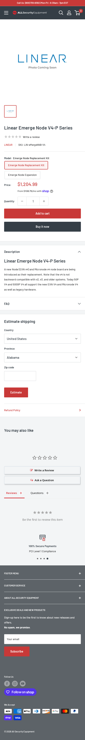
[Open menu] (6, 12)
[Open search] (61, 13)
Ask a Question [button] (44, 480)
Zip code (9, 367)
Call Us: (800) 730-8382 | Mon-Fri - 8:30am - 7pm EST (42, 2)
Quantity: (9, 201)
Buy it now (42, 226)
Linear (8, 144)
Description (12, 251)
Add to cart (42, 213)
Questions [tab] (37, 493)
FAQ (6, 304)
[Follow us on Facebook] (7, 683)
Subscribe (16, 651)
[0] (77, 12)
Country (8, 330)
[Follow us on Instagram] (15, 683)
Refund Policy (12, 410)
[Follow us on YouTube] (23, 683)
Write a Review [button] (44, 470)
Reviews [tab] (11, 493)
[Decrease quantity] (22, 201)
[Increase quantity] (44, 201)
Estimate (16, 392)
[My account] (69, 13)
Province (9, 348)
